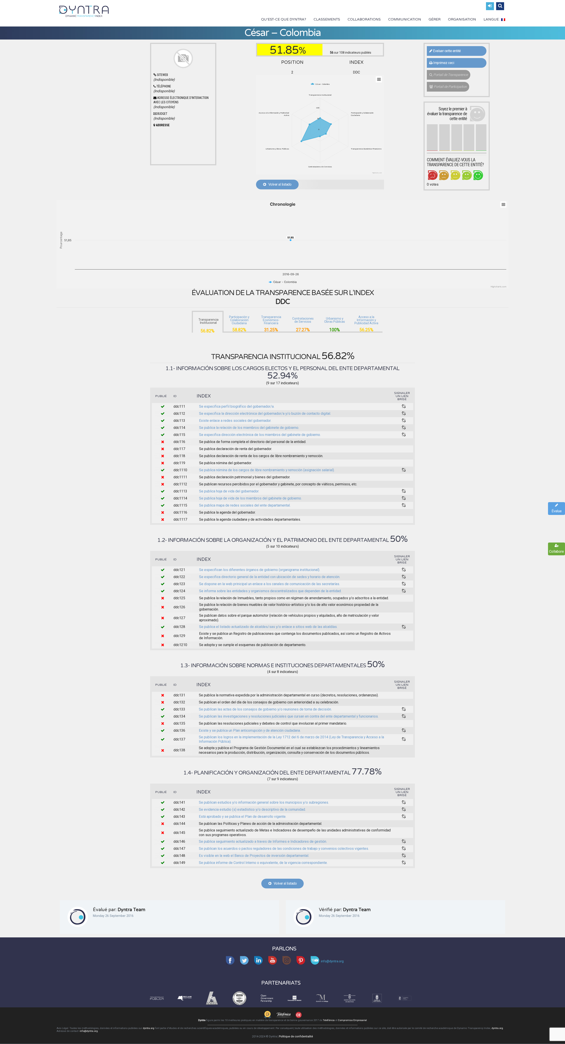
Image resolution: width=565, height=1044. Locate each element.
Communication (404, 19)
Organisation (462, 19)
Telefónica (329, 1020)
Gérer (435, 19)
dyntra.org (148, 1028)
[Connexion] (490, 6)
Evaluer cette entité (446, 51)
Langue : (492, 19)
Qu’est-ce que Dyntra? (283, 19)
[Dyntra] (84, 11)
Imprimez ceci (443, 63)
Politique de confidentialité (296, 1036)
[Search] (500, 6)
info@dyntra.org (89, 1031)
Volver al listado (278, 184)
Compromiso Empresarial (352, 1020)
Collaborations (364, 19)
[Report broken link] (403, 406)
